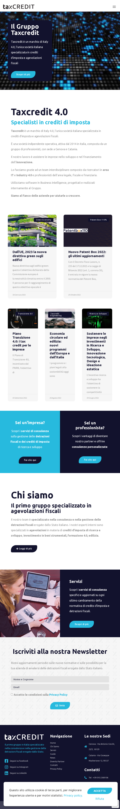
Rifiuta (99, 798)
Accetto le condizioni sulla (41, 694)
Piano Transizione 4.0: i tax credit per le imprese (21, 341)
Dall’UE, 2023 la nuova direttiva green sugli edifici (29, 255)
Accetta (100, 790)
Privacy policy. (73, 795)
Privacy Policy (58, 694)
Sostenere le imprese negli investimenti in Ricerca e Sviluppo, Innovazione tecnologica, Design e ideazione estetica (97, 351)
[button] (114, 6)
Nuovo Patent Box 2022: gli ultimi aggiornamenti (87, 254)
